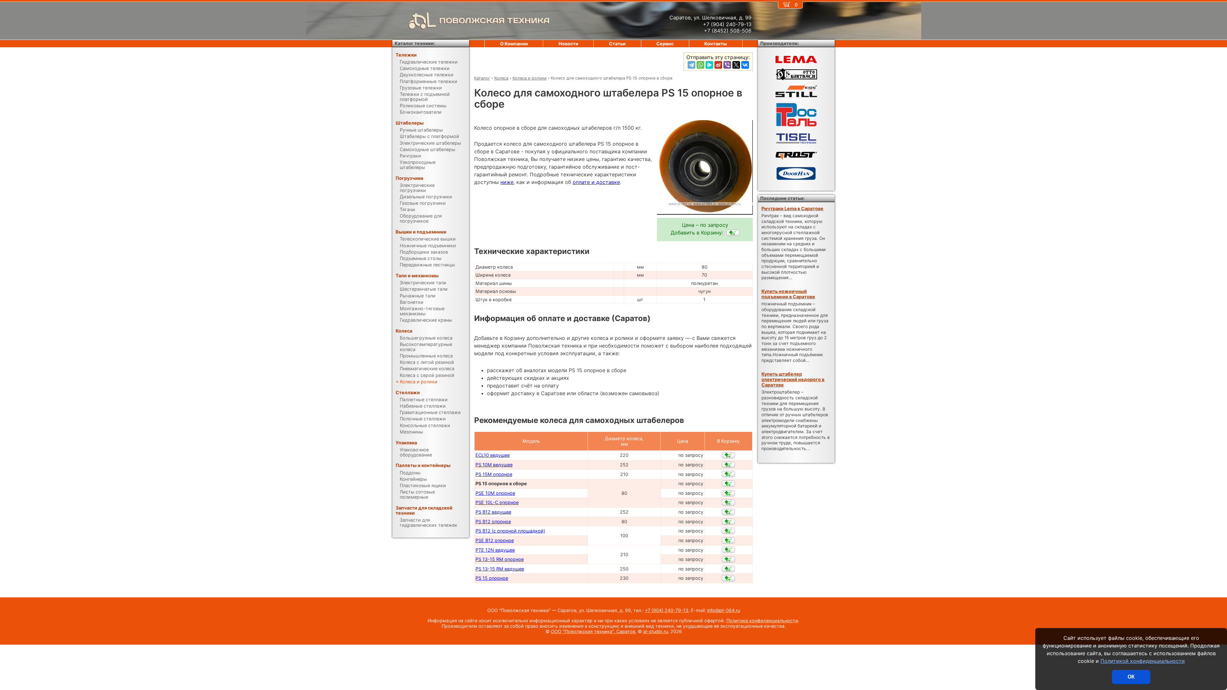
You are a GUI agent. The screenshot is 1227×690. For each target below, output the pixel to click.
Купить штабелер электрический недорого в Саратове (792, 379)
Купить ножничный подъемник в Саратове (788, 293)
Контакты (715, 43)
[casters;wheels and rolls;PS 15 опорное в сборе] (732, 233)
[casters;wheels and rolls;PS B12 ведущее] (728, 512)
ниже (506, 182)
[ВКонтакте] (745, 65)
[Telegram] (691, 65)
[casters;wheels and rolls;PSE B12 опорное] (728, 540)
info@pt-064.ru (723, 610)
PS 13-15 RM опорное (499, 559)
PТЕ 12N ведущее (495, 550)
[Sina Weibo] (718, 65)
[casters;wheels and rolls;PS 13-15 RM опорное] (728, 559)
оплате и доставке (596, 182)
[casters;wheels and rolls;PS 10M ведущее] (728, 465)
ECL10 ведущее (492, 455)
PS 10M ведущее (494, 464)
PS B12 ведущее (493, 512)
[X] (736, 65)
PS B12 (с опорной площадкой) (510, 530)
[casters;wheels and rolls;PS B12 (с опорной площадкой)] (728, 531)
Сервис (665, 43)
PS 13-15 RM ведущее (499, 568)
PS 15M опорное (493, 474)
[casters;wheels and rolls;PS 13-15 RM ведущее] (728, 569)
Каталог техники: (415, 43)
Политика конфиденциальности (762, 620)
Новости (568, 43)
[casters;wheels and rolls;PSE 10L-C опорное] (728, 502)
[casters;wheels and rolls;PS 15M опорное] (728, 474)
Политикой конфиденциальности (1142, 661)
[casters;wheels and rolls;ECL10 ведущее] (728, 455)
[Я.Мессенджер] (709, 65)
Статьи (617, 43)
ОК (1131, 676)
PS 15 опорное (491, 578)
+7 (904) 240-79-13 (666, 610)
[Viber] (727, 65)
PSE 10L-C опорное (497, 502)
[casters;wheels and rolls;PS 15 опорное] (728, 578)
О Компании (514, 43)
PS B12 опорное (493, 521)
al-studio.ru (655, 631)
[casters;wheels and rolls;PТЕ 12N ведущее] (728, 550)
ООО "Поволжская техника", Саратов (593, 631)
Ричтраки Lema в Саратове (792, 208)
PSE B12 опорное (494, 540)
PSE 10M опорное (495, 493)
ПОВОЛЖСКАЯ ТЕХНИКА (494, 21)
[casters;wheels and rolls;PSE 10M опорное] (728, 493)
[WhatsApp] (700, 65)
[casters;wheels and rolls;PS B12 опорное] (728, 521)
